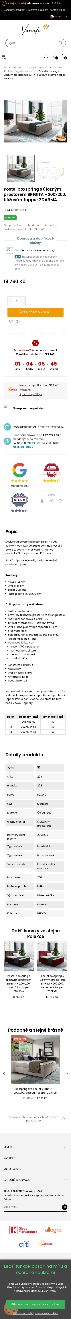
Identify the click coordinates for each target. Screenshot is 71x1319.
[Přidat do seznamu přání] (12, 321)
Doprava (32, 9)
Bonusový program (14, 9)
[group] (35, 1073)
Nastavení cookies (46, 1313)
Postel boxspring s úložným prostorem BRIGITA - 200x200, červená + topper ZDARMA (52, 983)
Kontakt (54, 9)
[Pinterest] (60, 501)
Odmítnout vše (23, 1313)
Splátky (44, 9)
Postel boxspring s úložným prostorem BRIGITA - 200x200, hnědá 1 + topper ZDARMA (18, 983)
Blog (63, 9)
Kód (7, 210)
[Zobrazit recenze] (51, 472)
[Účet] (46, 56)
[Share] (42, 501)
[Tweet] (51, 501)
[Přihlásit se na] (64, 1207)
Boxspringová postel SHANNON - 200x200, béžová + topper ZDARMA (35, 1091)
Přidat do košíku (37, 312)
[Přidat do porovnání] (19, 321)
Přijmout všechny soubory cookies (35, 1304)
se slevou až (34, 3)
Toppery (27, 703)
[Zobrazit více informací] (53, 250)
